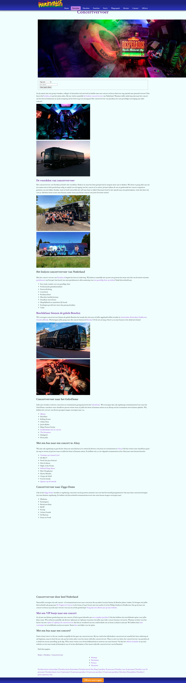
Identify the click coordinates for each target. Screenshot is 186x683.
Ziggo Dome (48, 492)
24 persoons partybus (94, 672)
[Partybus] (51, 2)
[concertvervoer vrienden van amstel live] (63, 158)
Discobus (86, 8)
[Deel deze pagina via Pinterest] (74, 649)
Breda (46, 320)
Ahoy (120, 448)
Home (66, 8)
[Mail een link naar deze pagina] (53, 649)
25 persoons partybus (110, 672)
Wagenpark (115, 8)
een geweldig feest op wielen (104, 280)
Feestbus (96, 8)
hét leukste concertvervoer (93, 96)
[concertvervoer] (63, 121)
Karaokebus (131, 672)
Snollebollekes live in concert (50, 430)
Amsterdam (125, 317)
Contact (135, 8)
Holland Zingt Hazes (47, 468)
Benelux (89, 320)
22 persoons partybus (78, 672)
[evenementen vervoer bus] (63, 249)
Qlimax (43, 414)
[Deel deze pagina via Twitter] (58, 649)
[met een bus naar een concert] (63, 377)
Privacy (93, 663)
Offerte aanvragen (93, 680)
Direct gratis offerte (45, 87)
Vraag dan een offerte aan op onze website (102, 607)
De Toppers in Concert (65, 605)
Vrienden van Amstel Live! (50, 455)
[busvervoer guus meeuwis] (63, 213)
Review (126, 8)
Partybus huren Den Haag (88, 669)
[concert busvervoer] (63, 574)
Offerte (145, 8)
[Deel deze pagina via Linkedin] (68, 649)
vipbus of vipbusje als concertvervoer (60, 622)
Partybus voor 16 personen (124, 669)
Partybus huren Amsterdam (48, 669)
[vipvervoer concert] (63, 538)
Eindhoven (142, 317)
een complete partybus (100, 617)
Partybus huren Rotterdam (68, 669)
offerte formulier (132, 641)
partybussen (40, 280)
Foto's (105, 8)
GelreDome (96, 405)
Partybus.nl (47, 96)
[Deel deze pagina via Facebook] (63, 649)
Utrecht (39, 320)
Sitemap (94, 657)
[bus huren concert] (63, 340)
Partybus (75, 8)
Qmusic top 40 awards (48, 481)
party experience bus (45, 674)
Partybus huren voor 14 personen (57, 672)
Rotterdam (134, 317)
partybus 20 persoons (106, 669)
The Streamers (45, 432)
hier (75, 625)
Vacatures (94, 665)
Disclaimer (95, 660)
